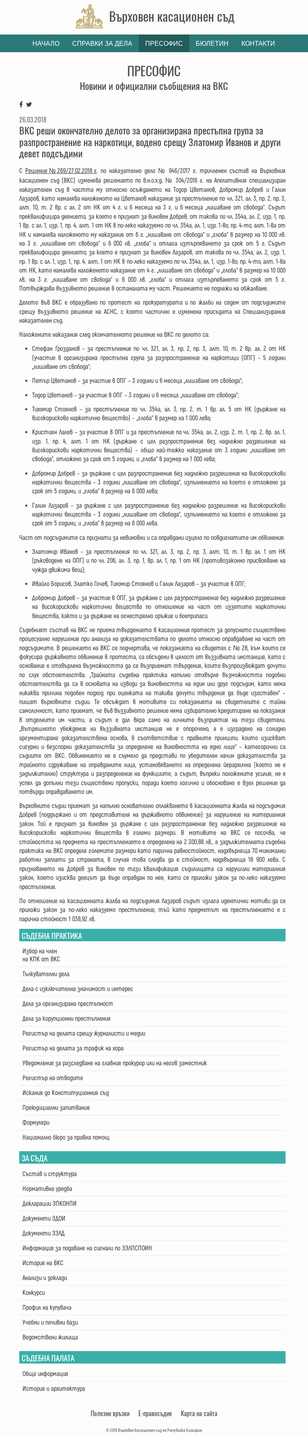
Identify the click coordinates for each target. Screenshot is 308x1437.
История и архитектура (53, 1389)
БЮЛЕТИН (212, 43)
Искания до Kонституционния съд (65, 1093)
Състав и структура (49, 1174)
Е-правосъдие (155, 1413)
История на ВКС (42, 1263)
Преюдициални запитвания (56, 1108)
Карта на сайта (199, 1413)
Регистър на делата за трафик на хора (73, 1048)
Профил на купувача (46, 1308)
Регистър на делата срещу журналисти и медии (83, 1034)
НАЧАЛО (45, 43)
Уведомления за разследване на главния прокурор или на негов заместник (114, 1063)
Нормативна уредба (47, 1189)
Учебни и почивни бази (50, 1323)
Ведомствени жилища (50, 1337)
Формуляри (35, 1123)
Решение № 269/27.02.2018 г (61, 171)
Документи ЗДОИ (43, 1219)
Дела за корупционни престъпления (66, 1019)
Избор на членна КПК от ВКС (41, 955)
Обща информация (45, 1374)
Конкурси (33, 1293)
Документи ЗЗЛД (43, 1233)
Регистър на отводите (52, 1078)
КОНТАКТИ (258, 43)
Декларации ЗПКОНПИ (49, 1204)
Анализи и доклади (44, 1278)
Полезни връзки (110, 1413)
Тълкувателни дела (45, 974)
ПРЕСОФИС (164, 43)
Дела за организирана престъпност (67, 1004)
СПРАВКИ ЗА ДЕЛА (102, 43)
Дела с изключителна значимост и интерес (77, 989)
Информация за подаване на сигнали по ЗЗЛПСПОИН (87, 1248)
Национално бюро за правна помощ (65, 1138)
